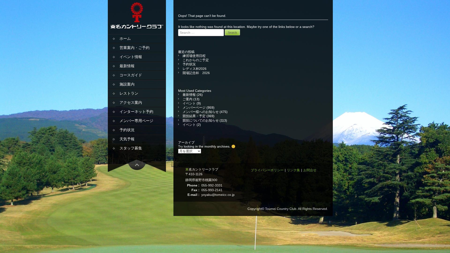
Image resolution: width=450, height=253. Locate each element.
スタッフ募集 (131, 148)
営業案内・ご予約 (135, 48)
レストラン (129, 93)
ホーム (125, 39)
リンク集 (293, 170)
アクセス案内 (131, 102)
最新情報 (127, 66)
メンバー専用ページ (136, 121)
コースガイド (131, 75)
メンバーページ (194, 107)
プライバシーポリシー (267, 170)
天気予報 (127, 139)
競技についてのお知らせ (201, 120)
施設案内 (127, 84)
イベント (189, 103)
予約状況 (127, 130)
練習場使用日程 (194, 56)
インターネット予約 (136, 112)
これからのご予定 (196, 60)
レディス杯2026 (194, 69)
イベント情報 (131, 57)
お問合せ (309, 170)
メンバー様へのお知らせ (201, 112)
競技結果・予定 (194, 116)
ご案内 (187, 99)
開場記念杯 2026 (196, 73)
